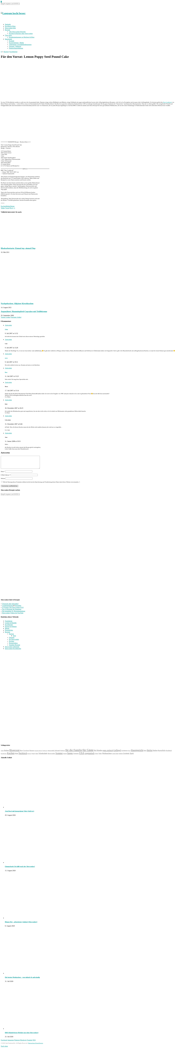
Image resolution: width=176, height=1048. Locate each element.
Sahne (36, 753)
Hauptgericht (137, 750)
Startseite (8, 24)
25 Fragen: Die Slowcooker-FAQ (13, 607)
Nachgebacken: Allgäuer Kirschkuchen (17, 303)
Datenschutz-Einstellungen (35, 1043)
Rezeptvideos (13, 643)
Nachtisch (23, 753)
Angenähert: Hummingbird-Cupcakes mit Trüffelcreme (24, 311)
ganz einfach (107, 750)
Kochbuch (169, 750)
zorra (6, 358)
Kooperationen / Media (16, 43)
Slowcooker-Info (10, 28)
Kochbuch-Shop (10, 26)
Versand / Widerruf (15, 46)
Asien (2, 750)
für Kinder (98, 750)
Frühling (62, 750)
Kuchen (3, 206)
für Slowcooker (14, 639)
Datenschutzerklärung (16, 48)
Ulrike (6, 329)
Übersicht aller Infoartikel (10, 604)
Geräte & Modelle (10, 623)
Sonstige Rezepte (14, 645)
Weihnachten (107, 753)
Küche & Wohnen (11, 626)
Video (100, 753)
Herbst (149, 750)
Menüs (7, 628)
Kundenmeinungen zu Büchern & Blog (21, 37)
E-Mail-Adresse (5, 475)
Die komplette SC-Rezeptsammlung (13, 611)
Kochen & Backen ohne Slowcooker (21, 33)
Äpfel (132, 753)
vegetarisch (89, 753)
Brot (14, 636)
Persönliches (9, 630)
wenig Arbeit (115, 753)
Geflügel (117, 750)
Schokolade (43, 753)
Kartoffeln (162, 750)
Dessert (31, 750)
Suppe (70, 753)
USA (81, 753)
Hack (129, 750)
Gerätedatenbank (7, 605)
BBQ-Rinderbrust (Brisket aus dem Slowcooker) (21, 1033)
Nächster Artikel (16, 317)
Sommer (59, 753)
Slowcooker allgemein (12, 647)
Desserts (11, 637)
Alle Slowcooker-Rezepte (17, 32)
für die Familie (73, 750)
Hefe (145, 750)
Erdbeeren (44, 750)
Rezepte (7, 30)
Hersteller (18, 605)
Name (3, 471)
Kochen (11, 641)
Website (3, 478)
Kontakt (11, 41)
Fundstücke (8, 621)
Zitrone (12, 206)
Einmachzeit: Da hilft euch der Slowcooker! (20, 866)
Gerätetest (124, 750)
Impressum (8, 39)
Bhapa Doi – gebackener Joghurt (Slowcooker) (21, 922)
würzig (121, 753)
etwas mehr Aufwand (54, 750)
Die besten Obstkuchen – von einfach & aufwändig (22, 977)
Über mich (8, 35)
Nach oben (4, 1046)
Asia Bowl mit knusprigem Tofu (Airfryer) (19, 811)
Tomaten (76, 753)
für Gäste (88, 750)
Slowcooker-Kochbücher (13, 648)
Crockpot (26, 750)
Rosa (6, 372)
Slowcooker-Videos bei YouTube (12, 613)
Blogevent (14, 750)
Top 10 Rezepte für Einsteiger (11, 609)
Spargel (65, 753)
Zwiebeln (126, 753)
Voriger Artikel (5, 317)
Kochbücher (13, 52)
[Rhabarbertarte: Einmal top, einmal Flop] (11, 244)
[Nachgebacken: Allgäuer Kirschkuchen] (29, 299)
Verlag (96, 753)
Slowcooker (51, 753)
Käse (16, 753)
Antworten (8, 325)
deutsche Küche (38, 750)
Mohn (8, 206)
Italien (155, 750)
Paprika (29, 753)
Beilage (6, 750)
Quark (33, 753)
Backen (6, 52)
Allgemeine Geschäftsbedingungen (20, 44)
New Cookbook (167, 102)
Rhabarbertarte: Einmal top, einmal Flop (18, 248)
